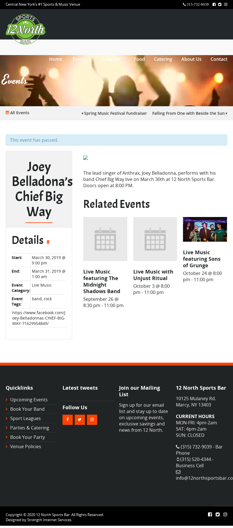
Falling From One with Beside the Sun (189, 113)
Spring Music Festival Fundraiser (115, 113)
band (37, 298)
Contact (219, 59)
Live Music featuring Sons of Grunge (201, 259)
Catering (163, 59)
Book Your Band (27, 409)
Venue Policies (25, 446)
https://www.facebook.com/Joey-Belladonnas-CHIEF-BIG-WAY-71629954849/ (38, 318)
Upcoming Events (29, 399)
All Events (19, 112)
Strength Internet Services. (49, 519)
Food (139, 59)
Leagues (111, 59)
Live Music (42, 285)
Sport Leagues (25, 418)
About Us (191, 59)
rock (48, 298)
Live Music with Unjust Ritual (153, 274)
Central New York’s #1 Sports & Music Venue (43, 4)
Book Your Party (27, 437)
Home (55, 59)
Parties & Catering (29, 428)
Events (80, 59)
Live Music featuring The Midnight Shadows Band (101, 281)
